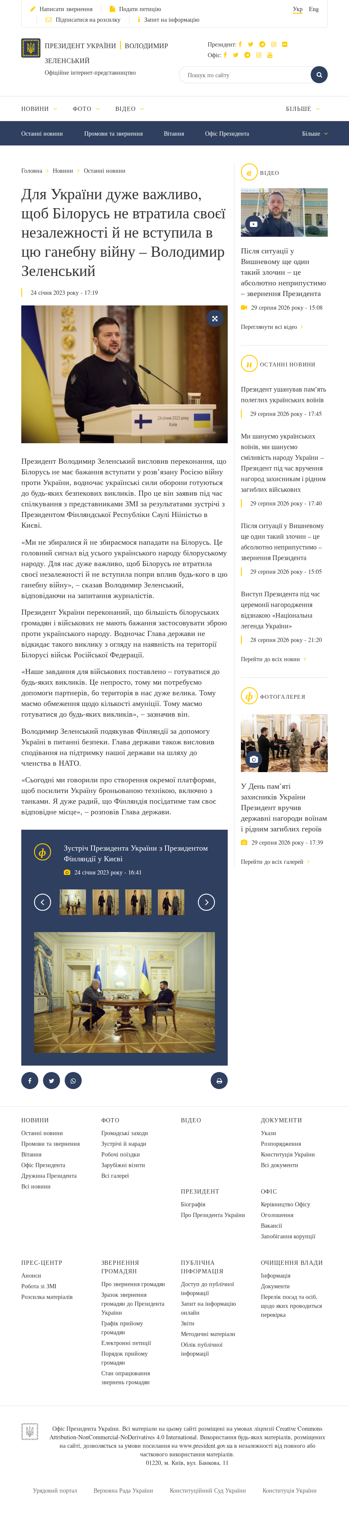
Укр (298, 9)
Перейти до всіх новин (271, 659)
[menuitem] (43, 108)
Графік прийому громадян (122, 1327)
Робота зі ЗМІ (39, 1286)
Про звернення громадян (133, 1284)
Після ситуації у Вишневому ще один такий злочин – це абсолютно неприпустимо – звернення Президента (283, 271)
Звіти (188, 1323)
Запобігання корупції (288, 1236)
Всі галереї (115, 1175)
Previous (42, 902)
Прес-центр (42, 1262)
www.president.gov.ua (205, 1445)
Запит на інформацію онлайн (208, 1307)
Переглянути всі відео (270, 326)
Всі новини (36, 1186)
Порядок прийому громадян (124, 1357)
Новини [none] (36, 109)
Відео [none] (126, 109)
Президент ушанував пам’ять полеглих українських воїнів (283, 394)
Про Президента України (213, 1215)
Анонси (31, 1275)
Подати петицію (140, 9)
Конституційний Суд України (208, 1490)
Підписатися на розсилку (88, 19)
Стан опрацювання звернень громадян (125, 1377)
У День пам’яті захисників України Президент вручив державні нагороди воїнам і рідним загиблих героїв (284, 807)
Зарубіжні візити (123, 1165)
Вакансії (271, 1225)
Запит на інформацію (171, 19)
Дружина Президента (49, 1175)
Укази (268, 1133)
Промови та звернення (113, 133)
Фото (110, 1120)
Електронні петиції (126, 1343)
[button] (252, 44)
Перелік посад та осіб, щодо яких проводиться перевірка (291, 1306)
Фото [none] (83, 109)
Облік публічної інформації (202, 1348)
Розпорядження (281, 1143)
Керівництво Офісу (285, 1204)
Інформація (275, 1275)
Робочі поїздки (120, 1154)
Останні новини (42, 133)
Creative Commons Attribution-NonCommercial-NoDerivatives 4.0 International (186, 1432)
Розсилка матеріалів (47, 1297)
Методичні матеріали (208, 1334)
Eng (314, 9)
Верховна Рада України (123, 1490)
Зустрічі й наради (123, 1143)
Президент (200, 1191)
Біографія (193, 1204)
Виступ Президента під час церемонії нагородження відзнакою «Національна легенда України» (280, 609)
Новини (63, 170)
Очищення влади (292, 1262)
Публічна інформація (202, 1266)
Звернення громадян (120, 1266)
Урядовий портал (55, 1490)
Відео (191, 1120)
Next (206, 902)
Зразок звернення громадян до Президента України (132, 1303)
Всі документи (279, 1165)
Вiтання (174, 133)
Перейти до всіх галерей (273, 861)
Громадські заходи (124, 1133)
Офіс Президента (227, 133)
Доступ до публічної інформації (207, 1288)
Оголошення (277, 1215)
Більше (300, 109)
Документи (282, 1120)
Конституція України (288, 1154)
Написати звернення (66, 9)
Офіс (269, 1191)
